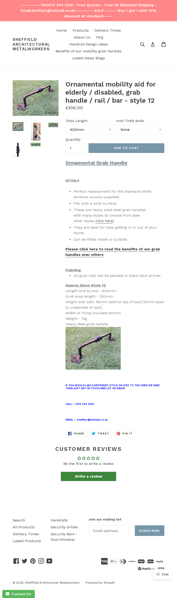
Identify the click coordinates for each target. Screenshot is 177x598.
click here (104, 221)
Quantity (72, 139)
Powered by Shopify (100, 582)
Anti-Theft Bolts (130, 121)
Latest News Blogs (88, 58)
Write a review (88, 476)
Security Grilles (64, 527)
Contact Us (20, 594)
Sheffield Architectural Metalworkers (31, 44)
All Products (24, 527)
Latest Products (27, 541)
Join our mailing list (104, 519)
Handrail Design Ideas (88, 44)
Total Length (76, 121)
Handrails (59, 520)
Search (19, 520)
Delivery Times (107, 30)
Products (81, 30)
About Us (82, 37)
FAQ (99, 37)
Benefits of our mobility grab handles (88, 51)
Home (61, 30)
